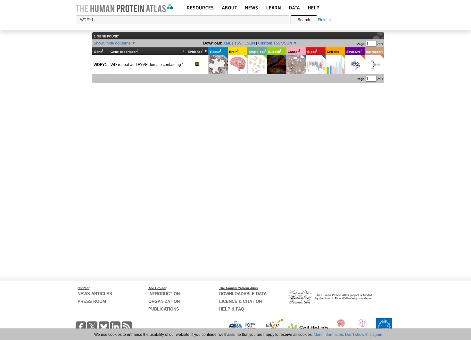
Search (304, 20)
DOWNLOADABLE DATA (243, 293)
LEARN (273, 7)
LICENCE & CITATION (240, 301)
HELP (313, 7)
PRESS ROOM (92, 301)
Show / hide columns (112, 43)
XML (227, 43)
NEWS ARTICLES (95, 293)
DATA (294, 7)
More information (328, 334)
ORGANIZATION (164, 301)
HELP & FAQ (231, 309)
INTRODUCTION (164, 293)
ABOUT (229, 7)
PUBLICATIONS (163, 309)
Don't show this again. (364, 334)
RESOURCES (200, 7)
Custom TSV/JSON (275, 43)
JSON (249, 43)
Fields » (325, 20)
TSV (238, 43)
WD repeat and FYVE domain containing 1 (147, 64)
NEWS (251, 7)
